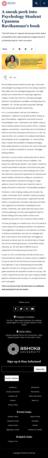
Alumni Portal (35, 416)
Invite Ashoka (11, 378)
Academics (13, 387)
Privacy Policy (13, 405)
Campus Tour (13, 441)
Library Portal (13, 425)
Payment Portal (13, 421)
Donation (35, 421)
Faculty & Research (13, 392)
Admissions (35, 387)
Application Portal (12, 430)
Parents (35, 425)
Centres (13, 400)
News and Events (35, 396)
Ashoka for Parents (35, 430)
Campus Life (12, 396)
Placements (35, 392)
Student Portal (13, 416)
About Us (35, 400)
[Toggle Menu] (44, 3)
